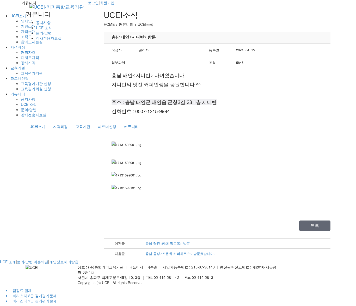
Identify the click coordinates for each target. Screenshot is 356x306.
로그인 (93, 2)
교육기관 (17, 67)
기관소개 (28, 26)
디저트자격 (30, 57)
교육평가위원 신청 (36, 88)
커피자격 (28, 52)
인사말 (26, 20)
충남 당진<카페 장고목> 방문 (167, 243)
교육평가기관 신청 (36, 83)
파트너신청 (19, 78)
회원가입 (107, 2)
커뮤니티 (17, 93)
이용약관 (41, 261)
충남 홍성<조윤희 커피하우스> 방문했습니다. (180, 253)
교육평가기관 (32, 73)
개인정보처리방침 (63, 261)
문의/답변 (28, 109)
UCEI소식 (29, 104)
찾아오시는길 (32, 41)
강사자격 (28, 62)
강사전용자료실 (33, 114)
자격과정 (17, 47)
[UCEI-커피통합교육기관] (57, 6)
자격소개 (28, 31)
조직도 (26, 36)
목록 (315, 226)
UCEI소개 (18, 15)
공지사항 (28, 99)
